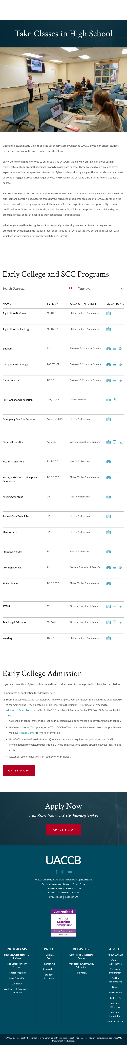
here (52, 692)
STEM (6, 606)
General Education (13, 442)
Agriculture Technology (16, 329)
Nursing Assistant (13, 496)
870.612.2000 (55, 897)
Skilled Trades (11, 583)
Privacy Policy (79, 884)
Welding (7, 638)
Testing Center (27, 732)
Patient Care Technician (16, 516)
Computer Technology (15, 364)
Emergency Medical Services (19, 419)
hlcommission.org (65, 1038)
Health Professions (13, 461)
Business (8, 348)
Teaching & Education (15, 622)
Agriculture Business (14, 313)
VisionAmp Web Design (59, 884)
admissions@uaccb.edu (19, 710)
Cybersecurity (11, 380)
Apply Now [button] (18, 770)
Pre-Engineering (12, 567)
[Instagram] (62, 871)
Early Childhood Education (18, 399)
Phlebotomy (10, 532)
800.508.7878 (71, 897)
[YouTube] (70, 871)
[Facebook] (56, 871)
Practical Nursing (12, 551)
